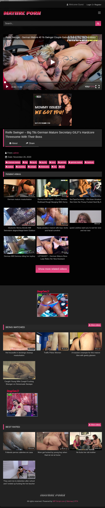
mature (10, 167)
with (62, 167)
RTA (76, 501)
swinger (33, 167)
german (63, 162)
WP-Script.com (59, 501)
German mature (14, 162)
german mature (76, 162)
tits (55, 167)
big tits (43, 162)
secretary (21, 167)
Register (97, 5)
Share (32, 143)
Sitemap (69, 501)
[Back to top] (97, 500)
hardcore (90, 162)
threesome (45, 167)
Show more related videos (52, 269)
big (26, 162)
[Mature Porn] (52, 13)
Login (89, 5)
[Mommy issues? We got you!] (52, 125)
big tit (34, 162)
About (14, 143)
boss (53, 162)
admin (16, 153)
